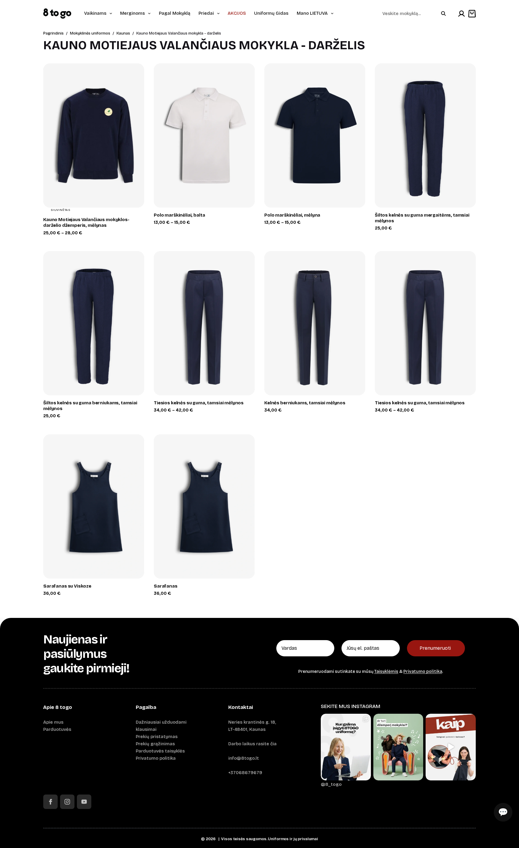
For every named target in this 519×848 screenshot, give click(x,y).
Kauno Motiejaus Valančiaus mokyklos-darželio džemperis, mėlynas (86, 222)
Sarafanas (166, 586)
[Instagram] (67, 802)
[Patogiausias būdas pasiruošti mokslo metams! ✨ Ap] (346, 747)
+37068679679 (245, 772)
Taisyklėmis (386, 671)
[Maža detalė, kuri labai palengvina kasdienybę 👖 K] (451, 747)
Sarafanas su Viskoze (67, 586)
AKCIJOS (237, 13)
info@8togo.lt (243, 758)
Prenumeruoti (435, 648)
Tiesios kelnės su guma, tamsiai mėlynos (199, 403)
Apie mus (53, 722)
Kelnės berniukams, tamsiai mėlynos (304, 403)
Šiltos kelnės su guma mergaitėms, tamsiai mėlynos (422, 217)
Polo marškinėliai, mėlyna (292, 215)
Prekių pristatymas (157, 736)
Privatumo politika (422, 671)
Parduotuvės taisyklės (160, 751)
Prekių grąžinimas (155, 743)
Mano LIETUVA (312, 13)
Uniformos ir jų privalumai (293, 839)
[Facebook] (50, 802)
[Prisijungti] (461, 13)
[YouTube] (84, 802)
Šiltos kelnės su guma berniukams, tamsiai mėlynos (90, 405)
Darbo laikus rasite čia (252, 743)
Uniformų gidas (271, 13)
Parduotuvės (57, 729)
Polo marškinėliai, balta (179, 215)
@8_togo (331, 784)
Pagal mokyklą (174, 13)
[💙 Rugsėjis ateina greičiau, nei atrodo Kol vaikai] (398, 747)
